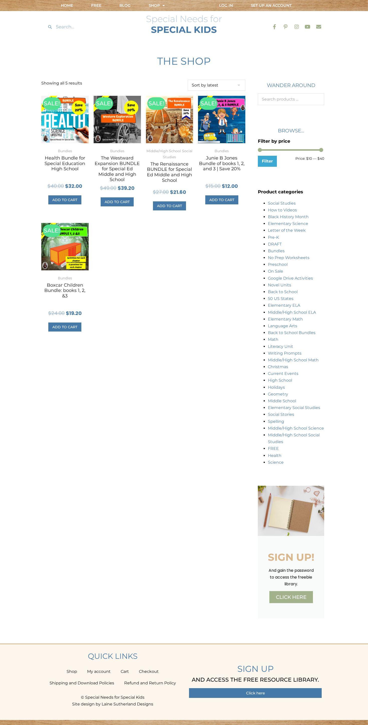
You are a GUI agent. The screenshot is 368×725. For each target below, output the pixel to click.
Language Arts (282, 326)
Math (273, 339)
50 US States (280, 298)
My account (99, 671)
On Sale (275, 271)
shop (154, 5)
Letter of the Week (287, 230)
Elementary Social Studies (294, 407)
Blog (125, 5)
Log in (226, 5)
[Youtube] (307, 26)
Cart (125, 671)
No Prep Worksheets (288, 257)
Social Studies (282, 203)
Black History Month (288, 216)
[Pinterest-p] (285, 26)
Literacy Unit (280, 346)
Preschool (278, 264)
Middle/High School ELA (292, 312)
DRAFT (275, 244)
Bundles (276, 251)
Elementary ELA (284, 305)
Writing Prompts (284, 353)
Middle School (282, 400)
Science (276, 462)
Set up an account (271, 5)
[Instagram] (296, 26)
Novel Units (279, 285)
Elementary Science (288, 223)
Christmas (278, 366)
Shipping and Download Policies (82, 683)
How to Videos (282, 210)
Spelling (276, 421)
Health (274, 455)
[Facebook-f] (274, 26)
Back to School (283, 291)
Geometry (278, 394)
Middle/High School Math (293, 360)
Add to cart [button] (64, 200)
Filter (267, 161)
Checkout (149, 671)
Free (96, 5)
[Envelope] (318, 26)
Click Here (291, 597)
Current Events (283, 373)
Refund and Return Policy (150, 683)
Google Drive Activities (290, 278)
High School (280, 380)
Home (67, 5)
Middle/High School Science (296, 428)
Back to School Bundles (291, 332)
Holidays (276, 387)
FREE (273, 448)
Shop (72, 671)
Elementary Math (285, 319)
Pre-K (273, 237)
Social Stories (281, 414)
